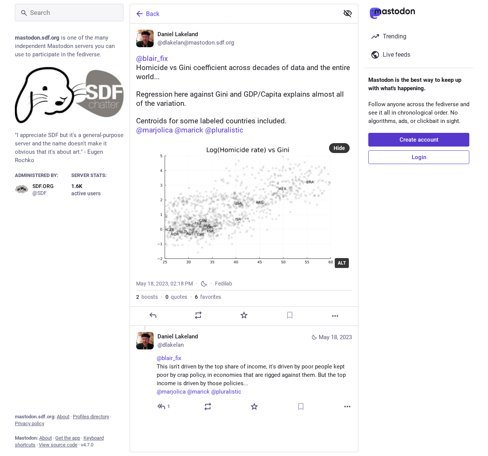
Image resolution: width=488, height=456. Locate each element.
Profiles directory (91, 416)
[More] (335, 315)
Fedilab (223, 284)
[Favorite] (244, 315)
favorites (208, 297)
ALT (342, 263)
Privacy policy (29, 423)
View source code (58, 445)
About (63, 416)
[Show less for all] (347, 13)
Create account (419, 139)
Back (152, 14)
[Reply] (152, 315)
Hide (339, 148)
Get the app (67, 438)
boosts (147, 297)
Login (419, 157)
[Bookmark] (289, 315)
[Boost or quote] (198, 315)
